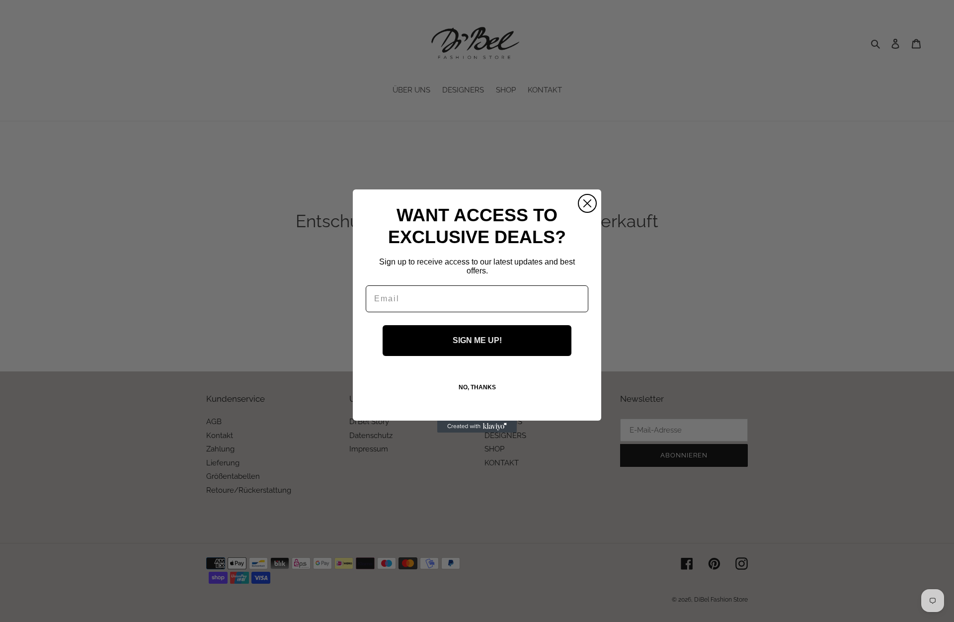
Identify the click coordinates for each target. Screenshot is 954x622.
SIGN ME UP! (477, 340)
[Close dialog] (587, 203)
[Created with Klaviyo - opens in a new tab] (477, 427)
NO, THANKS (477, 387)
